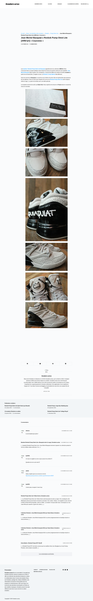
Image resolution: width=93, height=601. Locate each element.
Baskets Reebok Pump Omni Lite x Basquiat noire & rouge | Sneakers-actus (40, 442)
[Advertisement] (46, 18)
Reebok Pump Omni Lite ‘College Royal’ (58, 411)
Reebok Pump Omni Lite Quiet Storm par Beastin (17, 405)
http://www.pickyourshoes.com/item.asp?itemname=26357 (40, 475)
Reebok (47, 33)
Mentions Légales (38, 571)
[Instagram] (67, 569)
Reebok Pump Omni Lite (56, 79)
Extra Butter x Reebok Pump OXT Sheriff (31, 543)
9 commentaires (33, 44)
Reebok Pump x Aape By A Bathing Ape (58, 405)
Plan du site (52, 569)
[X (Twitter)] (40, 363)
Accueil (23, 33)
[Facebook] (27, 363)
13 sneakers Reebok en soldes (12, 411)
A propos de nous (43, 569)
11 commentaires (16, 413)
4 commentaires (16, 407)
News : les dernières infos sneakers (34, 33)
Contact (36, 569)
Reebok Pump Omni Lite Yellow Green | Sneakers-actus (35, 495)
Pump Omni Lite (54, 33)
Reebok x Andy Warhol (49, 74)
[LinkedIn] (65, 363)
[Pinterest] (53, 363)
